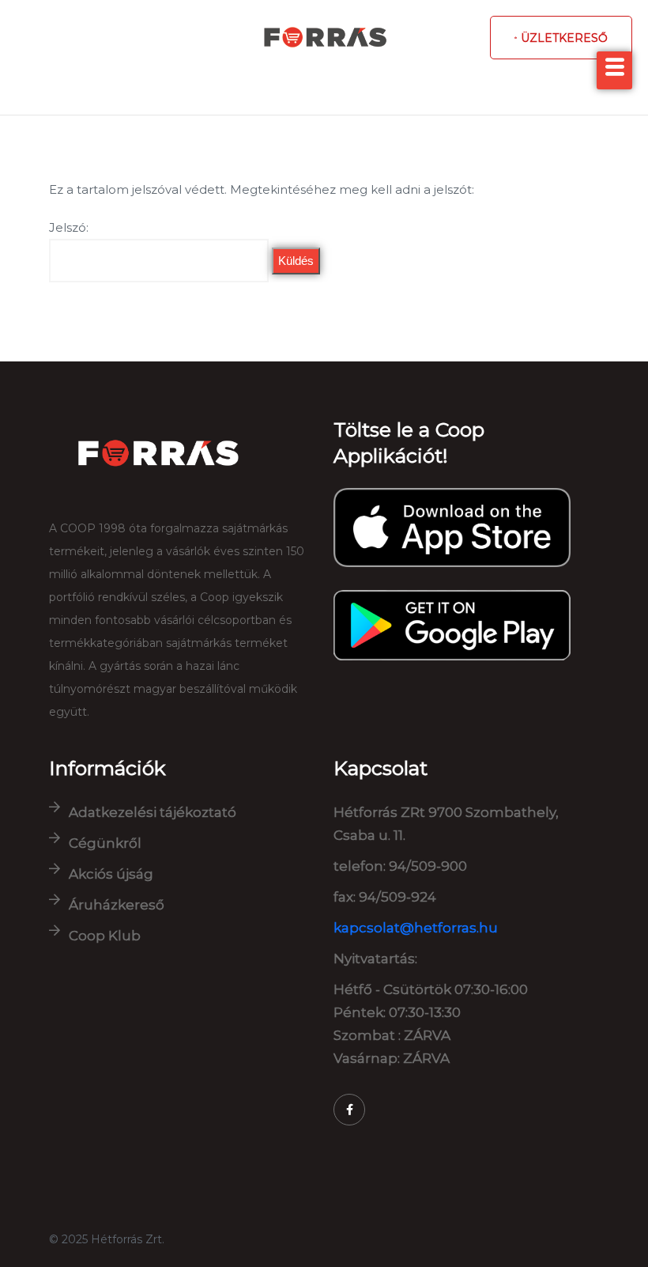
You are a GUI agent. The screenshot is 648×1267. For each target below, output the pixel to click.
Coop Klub (105, 936)
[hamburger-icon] (614, 70)
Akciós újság (111, 874)
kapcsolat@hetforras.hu (415, 928)
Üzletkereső (564, 38)
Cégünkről (105, 843)
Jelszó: (69, 227)
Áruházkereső (116, 905)
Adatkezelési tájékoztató (152, 812)
